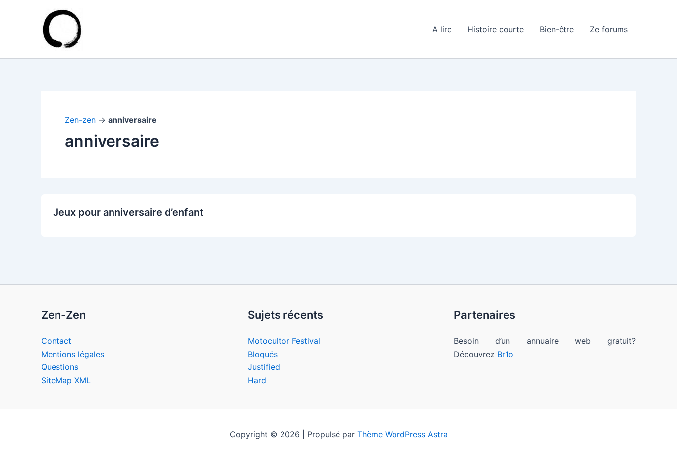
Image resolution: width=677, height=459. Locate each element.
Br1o (505, 354)
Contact (56, 341)
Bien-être (557, 29)
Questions (59, 367)
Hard (257, 380)
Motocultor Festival (284, 341)
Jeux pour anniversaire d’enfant (128, 212)
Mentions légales (72, 354)
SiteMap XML (66, 380)
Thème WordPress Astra (402, 434)
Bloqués (263, 354)
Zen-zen (80, 120)
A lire (441, 29)
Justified (264, 367)
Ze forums (609, 29)
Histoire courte (495, 29)
